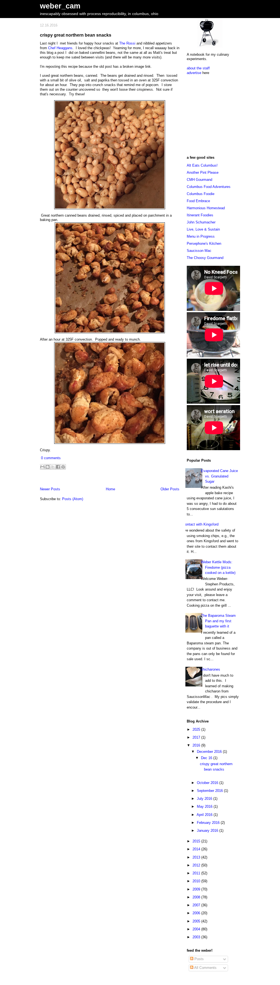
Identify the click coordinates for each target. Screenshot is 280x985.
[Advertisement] (221, 113)
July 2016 (205, 799)
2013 (196, 857)
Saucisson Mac (199, 251)
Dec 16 (207, 758)
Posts (198, 959)
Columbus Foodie (200, 194)
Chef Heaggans (60, 48)
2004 (196, 929)
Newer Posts (50, 489)
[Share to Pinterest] (63, 467)
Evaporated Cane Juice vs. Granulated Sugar (219, 476)
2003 (196, 937)
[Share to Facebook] (58, 467)
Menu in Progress (201, 236)
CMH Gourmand (199, 180)
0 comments (51, 458)
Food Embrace (198, 201)
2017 (196, 737)
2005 (196, 921)
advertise (194, 73)
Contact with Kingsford (200, 524)
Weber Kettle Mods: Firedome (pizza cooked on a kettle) (218, 567)
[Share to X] (53, 467)
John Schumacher (201, 222)
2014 (196, 849)
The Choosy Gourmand (205, 258)
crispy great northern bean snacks (75, 35)
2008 (196, 897)
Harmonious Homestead (206, 208)
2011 (196, 873)
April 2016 (205, 815)
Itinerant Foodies (200, 215)
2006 (196, 913)
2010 (196, 881)
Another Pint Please (202, 172)
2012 (196, 865)
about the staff (198, 68)
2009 (196, 889)
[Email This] (42, 467)
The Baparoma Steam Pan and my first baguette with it (218, 621)
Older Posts (170, 489)
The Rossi (127, 43)
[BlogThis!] (47, 467)
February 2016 (209, 823)
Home (110, 489)
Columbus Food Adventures (209, 187)
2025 (196, 729)
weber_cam (60, 6)
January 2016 (208, 830)
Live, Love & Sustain (203, 229)
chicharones (210, 669)
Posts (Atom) (72, 499)
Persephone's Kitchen (204, 243)
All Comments (205, 968)
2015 (196, 841)
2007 (196, 905)
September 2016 (210, 791)
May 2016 (205, 806)
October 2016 (208, 783)
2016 (196, 745)
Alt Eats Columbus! (202, 165)
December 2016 (210, 752)
